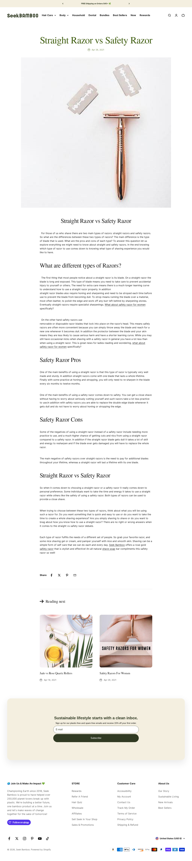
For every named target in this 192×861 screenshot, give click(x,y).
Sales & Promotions (83, 824)
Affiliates (77, 813)
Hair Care (47, 15)
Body (63, 15)
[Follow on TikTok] (47, 839)
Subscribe (96, 738)
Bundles (104, 15)
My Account (124, 796)
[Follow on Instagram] (24, 839)
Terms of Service (126, 813)
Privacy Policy (125, 819)
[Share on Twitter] (59, 575)
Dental (92, 15)
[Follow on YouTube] (40, 839)
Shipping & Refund (127, 824)
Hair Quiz (77, 802)
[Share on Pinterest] (67, 575)
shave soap (108, 548)
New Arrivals (165, 802)
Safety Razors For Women (115, 673)
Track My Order (126, 807)
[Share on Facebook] (51, 575)
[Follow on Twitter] (17, 839)
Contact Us (123, 802)
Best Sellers (120, 15)
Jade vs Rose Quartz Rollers (56, 673)
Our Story (163, 790)
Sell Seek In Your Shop (84, 819)
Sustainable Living (168, 796)
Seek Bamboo (117, 544)
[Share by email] (75, 575)
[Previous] (62, 3)
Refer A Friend (80, 796)
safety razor (47, 548)
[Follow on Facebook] (9, 839)
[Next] (129, 3)
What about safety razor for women (125, 304)
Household (78, 15)
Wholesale (77, 807)
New (133, 15)
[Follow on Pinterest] (32, 839)
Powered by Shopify (41, 849)
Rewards (145, 15)
